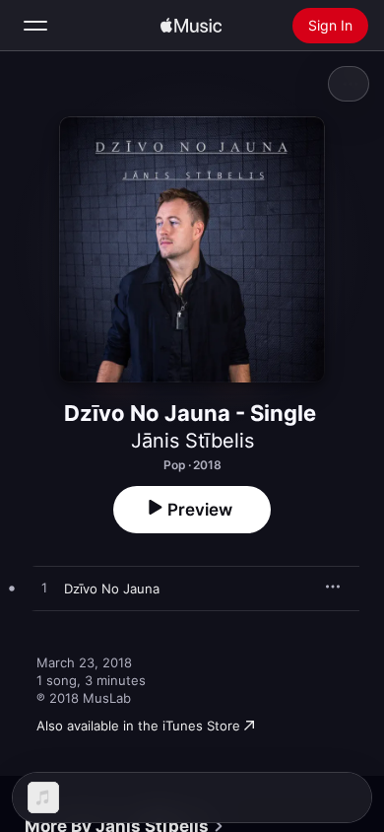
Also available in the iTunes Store (138, 725)
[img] (191, 26)
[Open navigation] (35, 25)
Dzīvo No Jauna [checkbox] (112, 588)
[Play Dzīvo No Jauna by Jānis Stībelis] (44, 588)
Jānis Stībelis (192, 440)
